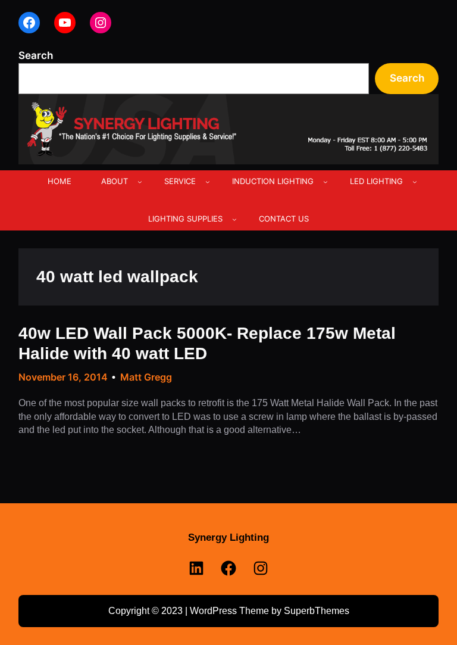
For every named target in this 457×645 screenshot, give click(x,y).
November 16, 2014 (63, 377)
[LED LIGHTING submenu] (414, 181)
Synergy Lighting (228, 537)
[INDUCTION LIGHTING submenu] (325, 181)
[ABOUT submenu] (139, 181)
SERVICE (180, 181)
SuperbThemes (316, 611)
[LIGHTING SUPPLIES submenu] (234, 219)
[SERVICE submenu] (207, 181)
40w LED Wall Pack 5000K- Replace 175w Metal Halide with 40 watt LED (207, 343)
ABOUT (114, 181)
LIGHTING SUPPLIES (185, 218)
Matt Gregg (146, 377)
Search (35, 55)
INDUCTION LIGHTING (273, 181)
